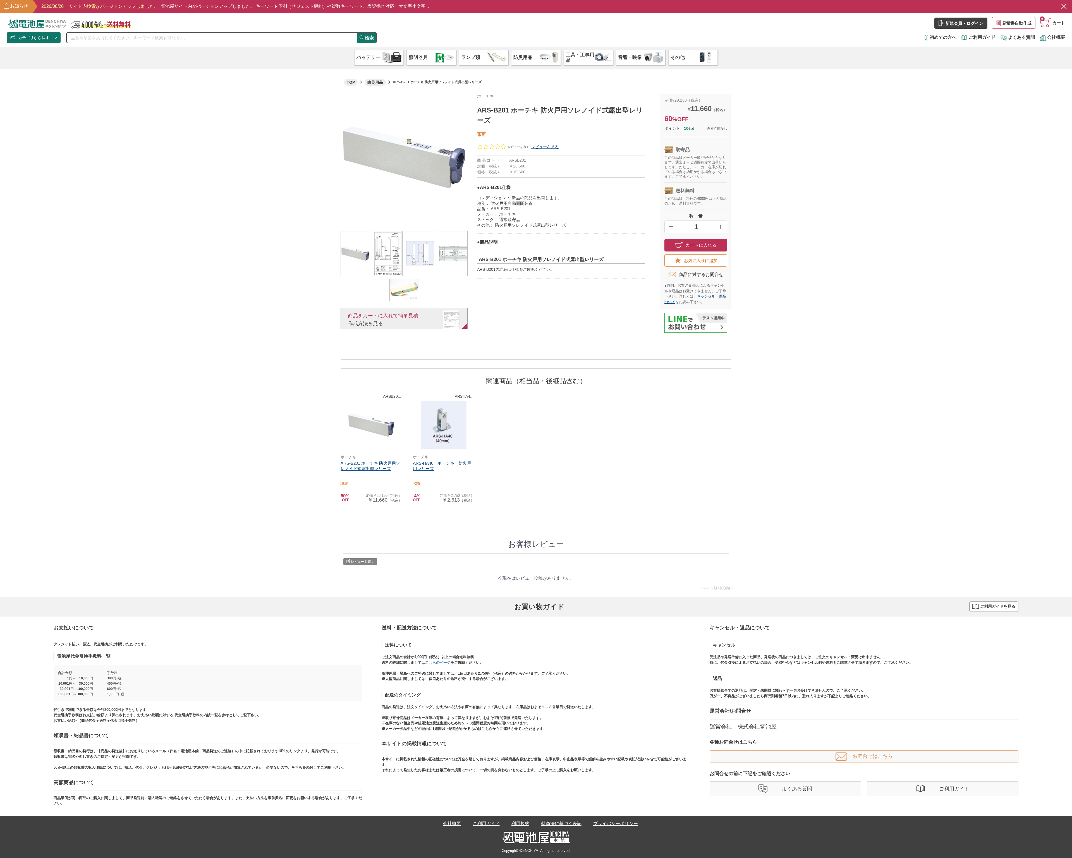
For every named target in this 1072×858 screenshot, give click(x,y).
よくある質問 (1021, 37)
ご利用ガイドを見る (997, 606)
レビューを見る (545, 147)
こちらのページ (438, 662)
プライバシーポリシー (615, 823)
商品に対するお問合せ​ (701, 274)
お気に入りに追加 (700, 260)
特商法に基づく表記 (561, 823)
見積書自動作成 (1017, 23)
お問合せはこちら (873, 756)
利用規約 (520, 823)
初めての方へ (943, 37)
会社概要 (1056, 37)
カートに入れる (701, 245)
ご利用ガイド (982, 37)
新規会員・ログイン (964, 23)
